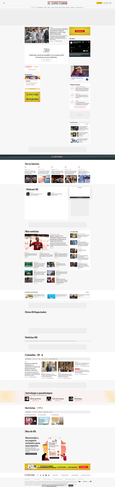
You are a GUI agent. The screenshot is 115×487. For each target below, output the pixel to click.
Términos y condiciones (58, 479)
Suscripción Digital (75, 475)
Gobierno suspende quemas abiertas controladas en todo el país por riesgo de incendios (57, 172)
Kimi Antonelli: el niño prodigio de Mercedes (61, 264)
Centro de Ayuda (37, 479)
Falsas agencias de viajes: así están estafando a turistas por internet (82, 96)
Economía (77, 93)
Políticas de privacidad (47, 479)
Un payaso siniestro (82, 250)
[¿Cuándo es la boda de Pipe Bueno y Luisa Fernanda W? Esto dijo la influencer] (71, 179)
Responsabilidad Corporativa (70, 479)
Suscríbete (99, 3)
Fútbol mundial (82, 86)
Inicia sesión (32, 83)
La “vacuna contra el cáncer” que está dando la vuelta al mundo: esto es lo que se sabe (44, 172)
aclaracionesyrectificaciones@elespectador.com (60, 483)
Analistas (76, 361)
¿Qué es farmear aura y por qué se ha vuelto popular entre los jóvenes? (79, 54)
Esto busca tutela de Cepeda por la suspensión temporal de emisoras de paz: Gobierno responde (83, 244)
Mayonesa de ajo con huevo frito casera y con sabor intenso (83, 236)
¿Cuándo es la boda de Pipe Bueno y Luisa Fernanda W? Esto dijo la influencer (70, 172)
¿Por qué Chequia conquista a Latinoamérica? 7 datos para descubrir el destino (40, 273)
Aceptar (70, 485)
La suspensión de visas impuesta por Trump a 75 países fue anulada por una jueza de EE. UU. (82, 104)
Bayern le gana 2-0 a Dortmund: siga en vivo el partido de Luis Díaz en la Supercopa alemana (82, 89)
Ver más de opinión (31, 69)
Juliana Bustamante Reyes (85, 366)
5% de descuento (55, 414)
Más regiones (36, 262)
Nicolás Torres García (67, 378)
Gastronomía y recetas (81, 233)
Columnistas (80, 248)
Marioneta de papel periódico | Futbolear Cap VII (56, 194)
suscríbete (28, 84)
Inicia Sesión (106, 3)
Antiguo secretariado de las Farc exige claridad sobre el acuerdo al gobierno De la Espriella (65, 375)
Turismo (35, 270)
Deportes (52, 192)
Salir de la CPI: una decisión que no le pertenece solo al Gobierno (82, 364)
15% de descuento (42, 414)
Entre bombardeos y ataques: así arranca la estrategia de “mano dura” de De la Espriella (82, 371)
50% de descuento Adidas (30, 414)
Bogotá (35, 277)
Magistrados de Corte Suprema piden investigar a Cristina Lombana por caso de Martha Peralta (62, 281)
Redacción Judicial (84, 374)
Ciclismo (55, 252)
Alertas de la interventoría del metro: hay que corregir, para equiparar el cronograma (30, 172)
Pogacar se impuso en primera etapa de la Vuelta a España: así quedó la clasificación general (84, 172)
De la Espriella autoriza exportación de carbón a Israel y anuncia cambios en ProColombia (83, 265)
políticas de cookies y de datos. (52, 486)
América (77, 100)
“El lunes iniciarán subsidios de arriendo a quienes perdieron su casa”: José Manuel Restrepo (59, 31)
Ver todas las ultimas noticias (80, 106)
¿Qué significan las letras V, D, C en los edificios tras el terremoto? (61, 273)
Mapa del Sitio (55, 475)
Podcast (31, 192)
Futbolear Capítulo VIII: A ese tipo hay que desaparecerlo (36, 194)
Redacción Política (59, 41)
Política (51, 27)
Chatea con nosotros (86, 475)
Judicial (57, 277)
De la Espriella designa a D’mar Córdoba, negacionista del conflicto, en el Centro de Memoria (83, 257)
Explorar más (34, 400)
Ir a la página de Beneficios (31, 453)
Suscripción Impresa (65, 475)
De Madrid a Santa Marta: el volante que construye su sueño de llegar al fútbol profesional (39, 265)
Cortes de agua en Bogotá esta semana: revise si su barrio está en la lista (39, 280)
